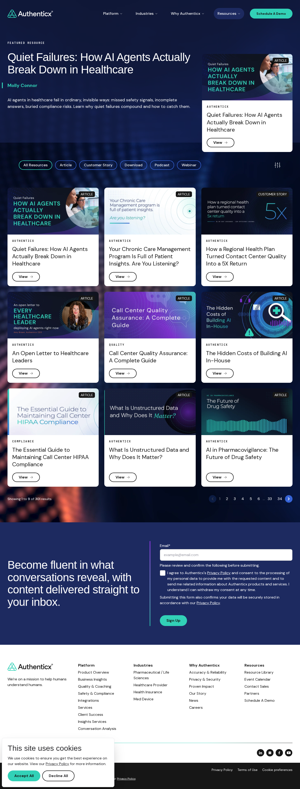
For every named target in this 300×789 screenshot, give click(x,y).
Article (66, 165)
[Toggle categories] (277, 165)
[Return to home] (30, 14)
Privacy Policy (219, 572)
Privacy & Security (205, 679)
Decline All (58, 775)
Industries (145, 13)
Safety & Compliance (96, 693)
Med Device (144, 699)
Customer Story (98, 165)
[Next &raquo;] (288, 499)
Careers (196, 707)
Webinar (189, 165)
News (193, 700)
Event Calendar (257, 679)
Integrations (88, 700)
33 (270, 498)
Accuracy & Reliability (207, 672)
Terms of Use (247, 770)
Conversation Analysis (97, 728)
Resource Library (259, 672)
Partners (251, 693)
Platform (110, 13)
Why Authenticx (185, 13)
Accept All (24, 775)
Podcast (162, 165)
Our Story (197, 693)
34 (280, 498)
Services (85, 707)
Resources (227, 13)
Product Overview (93, 672)
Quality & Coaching (94, 686)
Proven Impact (201, 686)
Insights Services (92, 721)
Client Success (90, 714)
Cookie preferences (277, 770)
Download (133, 165)
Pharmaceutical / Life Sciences (151, 675)
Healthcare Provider (151, 685)
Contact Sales (256, 686)
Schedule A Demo (271, 13)
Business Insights (92, 679)
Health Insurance (148, 692)
